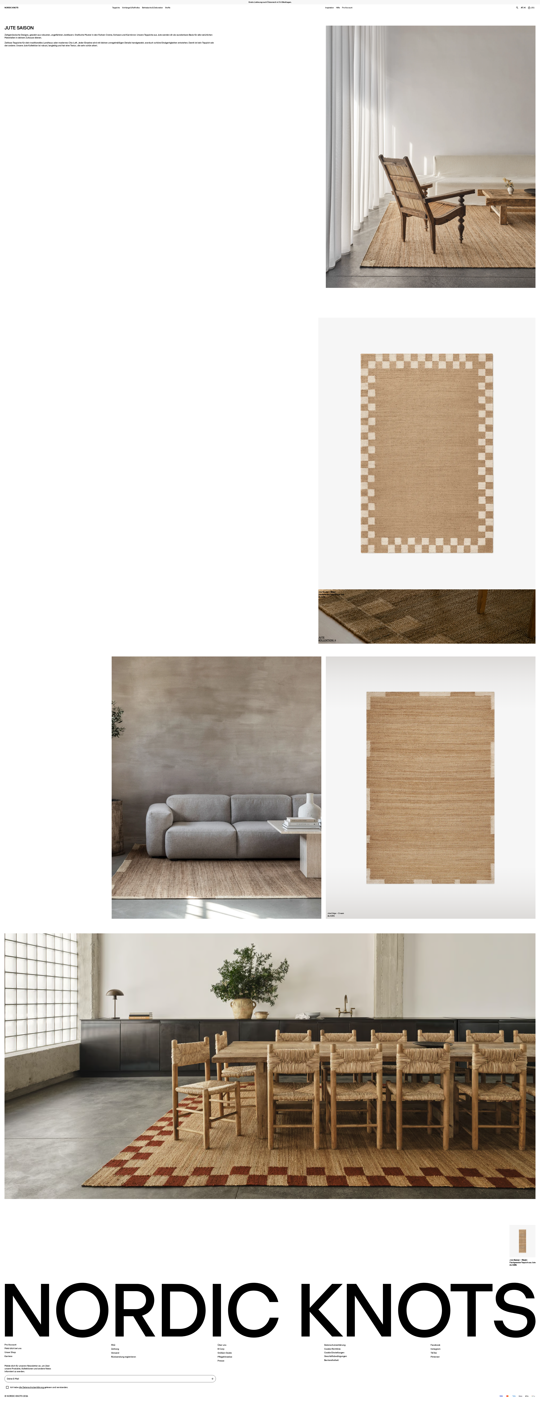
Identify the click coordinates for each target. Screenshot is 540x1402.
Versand (115, 1352)
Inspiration (329, 7)
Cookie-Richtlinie (332, 1349)
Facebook (435, 1345)
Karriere (8, 1356)
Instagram (435, 1349)
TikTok (434, 1352)
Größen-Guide (225, 1352)
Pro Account (347, 7)
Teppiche (116, 7)
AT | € (523, 7)
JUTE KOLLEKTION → (327, 639)
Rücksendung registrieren (123, 1356)
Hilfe (338, 7)
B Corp (221, 1349)
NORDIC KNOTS (11, 7)
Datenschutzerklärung (334, 1345)
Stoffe (167, 7)
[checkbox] (7, 1387)
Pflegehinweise (225, 1356)
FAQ (113, 1345)
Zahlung (115, 1349)
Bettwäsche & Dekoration (152, 7)
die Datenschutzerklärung (31, 1387)
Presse (221, 1360)
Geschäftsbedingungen (335, 1356)
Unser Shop (10, 1352)
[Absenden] (212, 1379)
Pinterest (435, 1356)
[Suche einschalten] (517, 7)
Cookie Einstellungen (334, 1352)
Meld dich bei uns (13, 1348)
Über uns (222, 1345)
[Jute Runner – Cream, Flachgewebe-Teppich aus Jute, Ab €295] (522, 1241)
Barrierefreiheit (331, 1360)
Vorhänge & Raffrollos (131, 7)
